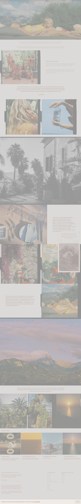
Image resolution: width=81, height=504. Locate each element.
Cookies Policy (37, 501)
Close (78, 501)
